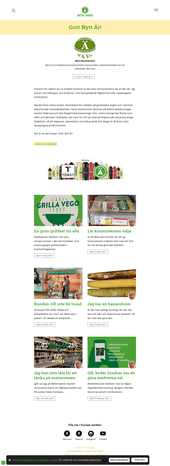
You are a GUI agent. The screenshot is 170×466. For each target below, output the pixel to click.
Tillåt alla (140, 460)
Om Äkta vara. (70, 454)
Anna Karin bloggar (46, 143)
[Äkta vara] (67, 433)
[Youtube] (103, 433)
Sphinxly (103, 454)
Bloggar (78, 76)
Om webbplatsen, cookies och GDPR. (85, 451)
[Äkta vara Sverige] (85, 12)
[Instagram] (91, 433)
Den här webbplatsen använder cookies (35, 459)
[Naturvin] (79, 433)
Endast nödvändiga (119, 460)
